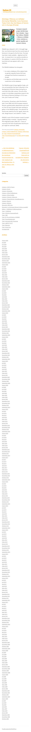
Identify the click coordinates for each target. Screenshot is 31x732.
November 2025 (6, 258)
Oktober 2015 (5, 502)
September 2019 (6, 407)
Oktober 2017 (5, 453)
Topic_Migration (6, 225)
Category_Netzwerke (19, 129)
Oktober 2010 (5, 622)
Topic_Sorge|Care (6, 227)
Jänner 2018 (5, 447)
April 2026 (4, 248)
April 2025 (4, 272)
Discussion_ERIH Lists (7, 205)
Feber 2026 (4, 252)
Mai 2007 (4, 705)
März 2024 (4, 299)
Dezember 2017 (6, 449)
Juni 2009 (4, 654)
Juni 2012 (4, 582)
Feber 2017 (4, 469)
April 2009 (4, 658)
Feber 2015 (4, 518)
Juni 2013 (4, 558)
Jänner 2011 (5, 616)
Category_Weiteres (6, 203)
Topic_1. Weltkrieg (6, 211)
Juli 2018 (4, 435)
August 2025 (5, 264)
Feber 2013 (4, 566)
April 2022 (4, 345)
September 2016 (6, 479)
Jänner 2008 (5, 688)
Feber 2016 (4, 494)
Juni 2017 (4, 461)
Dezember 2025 (6, 256)
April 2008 (4, 682)
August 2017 (5, 457)
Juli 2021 (4, 363)
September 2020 (6, 383)
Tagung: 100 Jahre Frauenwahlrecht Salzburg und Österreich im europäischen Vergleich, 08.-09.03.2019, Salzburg (22, 155)
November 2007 (6, 692)
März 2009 (4, 660)
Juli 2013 (4, 556)
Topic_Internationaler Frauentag (10, 221)
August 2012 (5, 578)
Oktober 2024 (5, 284)
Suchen (4, 173)
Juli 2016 (4, 483)
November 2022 (6, 331)
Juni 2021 (4, 365)
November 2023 (6, 307)
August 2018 (5, 433)
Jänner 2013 (5, 568)
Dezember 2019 (6, 401)
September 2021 (6, 359)
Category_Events (6, 189)
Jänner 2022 (5, 351)
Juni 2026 (4, 244)
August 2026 (5, 240)
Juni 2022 (4, 341)
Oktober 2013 (5, 550)
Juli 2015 (4, 508)
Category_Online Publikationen (9, 131)
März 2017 (4, 467)
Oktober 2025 (5, 260)
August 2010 (5, 626)
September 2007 (6, 696)
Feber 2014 (4, 542)
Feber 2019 (4, 421)
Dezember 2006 (6, 715)
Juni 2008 (4, 678)
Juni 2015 (4, 510)
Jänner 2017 (5, 471)
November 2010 (6, 620)
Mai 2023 (4, 319)
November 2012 (6, 572)
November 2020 (6, 379)
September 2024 (6, 286)
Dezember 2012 (6, 570)
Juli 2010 (4, 628)
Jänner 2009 (5, 664)
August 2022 (5, 337)
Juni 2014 (4, 534)
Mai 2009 (4, 656)
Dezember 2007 (6, 690)
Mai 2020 (4, 391)
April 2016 (4, 489)
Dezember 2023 (6, 305)
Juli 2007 (4, 701)
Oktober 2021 (5, 357)
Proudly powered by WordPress (9, 729)
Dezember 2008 (6, 666)
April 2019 (4, 417)
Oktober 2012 (5, 574)
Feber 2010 (4, 638)
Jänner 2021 (5, 375)
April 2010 (4, 634)
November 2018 (6, 427)
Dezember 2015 (6, 498)
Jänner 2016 (5, 496)
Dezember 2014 (6, 522)
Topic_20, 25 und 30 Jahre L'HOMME (11, 217)
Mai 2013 (4, 560)
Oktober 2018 (5, 429)
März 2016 (4, 491)
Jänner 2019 (5, 423)
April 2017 (4, 465)
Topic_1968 (4, 215)
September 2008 (6, 672)
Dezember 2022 (6, 329)
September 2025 (6, 262)
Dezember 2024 (6, 280)
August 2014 (5, 530)
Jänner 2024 (5, 303)
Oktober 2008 (5, 670)
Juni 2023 (4, 317)
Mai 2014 (4, 536)
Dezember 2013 (6, 546)
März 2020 (4, 395)
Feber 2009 (4, 662)
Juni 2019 (4, 413)
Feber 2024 (4, 301)
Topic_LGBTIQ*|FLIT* (7, 223)
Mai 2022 (4, 343)
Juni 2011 (4, 606)
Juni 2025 (4, 268)
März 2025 (4, 274)
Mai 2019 (4, 415)
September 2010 (6, 624)
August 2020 (5, 385)
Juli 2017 (4, 459)
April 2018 (4, 441)
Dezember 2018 (6, 425)
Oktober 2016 (5, 477)
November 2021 (6, 355)
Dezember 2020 (6, 377)
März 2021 (4, 371)
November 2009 (6, 644)
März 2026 (4, 250)
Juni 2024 (4, 293)
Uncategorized (5, 229)
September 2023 (6, 311)
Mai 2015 (4, 512)
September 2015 (6, 504)
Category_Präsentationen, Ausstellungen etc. (13, 199)
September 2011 (6, 600)
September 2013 (6, 552)
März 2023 (4, 323)
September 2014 (6, 528)
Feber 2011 (4, 614)
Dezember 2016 (6, 473)
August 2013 (5, 554)
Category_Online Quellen (8, 195)
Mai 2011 (4, 608)
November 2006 (6, 717)
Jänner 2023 (5, 327)
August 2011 (5, 602)
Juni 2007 (4, 703)
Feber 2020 (4, 397)
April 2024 (4, 297)
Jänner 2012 (5, 592)
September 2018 (6, 431)
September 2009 (6, 648)
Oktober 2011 (5, 598)
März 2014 (4, 540)
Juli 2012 (4, 580)
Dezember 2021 (6, 353)
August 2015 (5, 506)
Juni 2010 (4, 630)
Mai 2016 (4, 487)
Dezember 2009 (6, 642)
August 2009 (5, 650)
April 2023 (4, 321)
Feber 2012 (4, 590)
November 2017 (6, 451)
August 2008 (5, 674)
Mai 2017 (4, 463)
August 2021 (5, 361)
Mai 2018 (4, 439)
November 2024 (6, 282)
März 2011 (4, 612)
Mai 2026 (4, 246)
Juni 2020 (4, 389)
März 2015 (4, 516)
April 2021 (4, 369)
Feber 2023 (4, 325)
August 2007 (5, 699)
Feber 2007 (4, 711)
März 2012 (4, 588)
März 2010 (4, 636)
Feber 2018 (4, 445)
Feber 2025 (4, 276)
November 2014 (6, 524)
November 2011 (6, 596)
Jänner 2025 (5, 278)
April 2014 (4, 538)
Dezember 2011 (6, 594)
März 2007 (4, 709)
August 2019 (5, 409)
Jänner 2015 (5, 520)
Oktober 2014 (5, 526)
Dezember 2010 (6, 618)
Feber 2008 (4, 686)
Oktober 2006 (5, 719)
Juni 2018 (4, 437)
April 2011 (4, 610)
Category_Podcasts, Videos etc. (9, 197)
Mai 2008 (4, 680)
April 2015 (4, 514)
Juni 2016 (4, 485)
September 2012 (6, 576)
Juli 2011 (4, 604)
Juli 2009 (4, 652)
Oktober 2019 (5, 405)
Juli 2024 (4, 291)
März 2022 (4, 347)
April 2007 (4, 707)
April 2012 (4, 586)
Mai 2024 (4, 295)
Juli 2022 (4, 339)
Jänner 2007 (5, 713)
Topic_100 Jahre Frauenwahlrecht (12, 133)
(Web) (3, 45)
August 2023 (5, 313)
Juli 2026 (4, 242)
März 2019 (4, 419)
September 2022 (6, 335)
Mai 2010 (4, 632)
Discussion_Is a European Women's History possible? (15, 207)
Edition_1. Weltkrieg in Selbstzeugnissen (11, 209)
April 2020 (4, 393)
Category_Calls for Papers (8, 187)
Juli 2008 (4, 676)
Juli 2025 (4, 266)
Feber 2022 (4, 349)
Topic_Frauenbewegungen (8, 135)
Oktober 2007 (5, 694)
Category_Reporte (6, 201)
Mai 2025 (4, 270)
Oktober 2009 (5, 646)
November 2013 (6, 548)
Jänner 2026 (5, 254)
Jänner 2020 (5, 399)
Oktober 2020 (5, 381)
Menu (15, 5)
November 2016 (6, 475)
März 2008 (4, 684)
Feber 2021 (4, 373)
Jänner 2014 (5, 544)
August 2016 (5, 481)
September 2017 (6, 455)
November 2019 (6, 403)
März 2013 (4, 564)
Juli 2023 (4, 315)
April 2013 (4, 562)
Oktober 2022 (5, 333)
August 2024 (5, 289)
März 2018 (4, 443)
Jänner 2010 (5, 640)
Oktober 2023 (5, 309)
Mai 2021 (4, 367)
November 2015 (6, 500)
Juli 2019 (4, 411)
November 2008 (6, 668)
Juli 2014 (4, 532)
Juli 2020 (4, 387)
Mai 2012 (4, 584)
